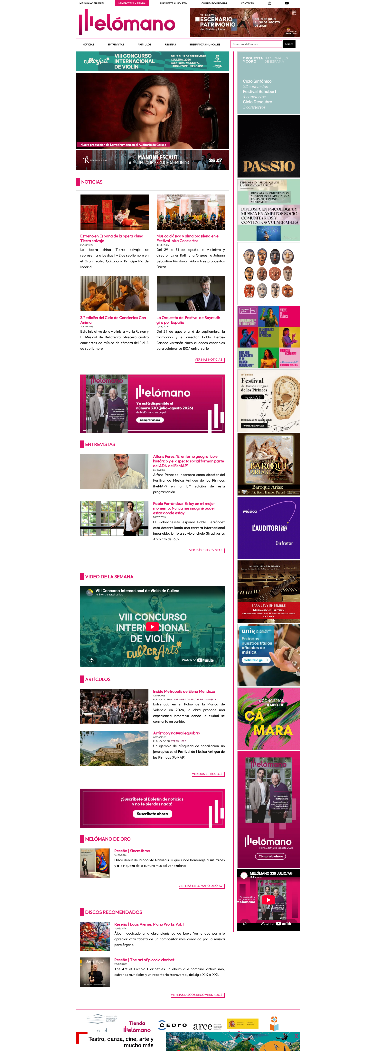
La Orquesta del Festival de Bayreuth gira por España (188, 320)
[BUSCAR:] (256, 44)
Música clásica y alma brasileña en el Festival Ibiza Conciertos (187, 238)
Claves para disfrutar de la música (193, 699)
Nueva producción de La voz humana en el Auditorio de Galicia (123, 145)
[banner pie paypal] (188, 1041)
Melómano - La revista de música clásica (127, 22)
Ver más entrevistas (205, 550)
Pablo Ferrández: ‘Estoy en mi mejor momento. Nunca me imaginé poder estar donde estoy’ (184, 508)
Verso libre (178, 741)
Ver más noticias (208, 359)
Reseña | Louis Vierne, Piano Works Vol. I (149, 924)
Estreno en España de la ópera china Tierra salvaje (111, 238)
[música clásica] (269, 655)
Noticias (91, 182)
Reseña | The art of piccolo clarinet (144, 959)
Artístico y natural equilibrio (176, 732)
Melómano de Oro (108, 839)
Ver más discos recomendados (196, 995)
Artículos (97, 679)
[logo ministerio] (242, 1023)
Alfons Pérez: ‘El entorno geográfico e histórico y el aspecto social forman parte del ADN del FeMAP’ (188, 461)
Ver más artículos (207, 774)
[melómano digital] (269, 82)
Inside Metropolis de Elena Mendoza (184, 691)
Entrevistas (100, 444)
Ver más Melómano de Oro (200, 886)
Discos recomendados (113, 912)
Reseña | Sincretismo (132, 850)
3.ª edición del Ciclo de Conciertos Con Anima (113, 320)
